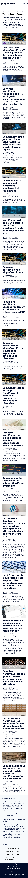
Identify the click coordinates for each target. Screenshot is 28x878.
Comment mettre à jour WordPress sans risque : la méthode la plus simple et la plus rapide (13, 143)
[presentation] (14, 39)
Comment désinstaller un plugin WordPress (12, 270)
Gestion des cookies (14, 866)
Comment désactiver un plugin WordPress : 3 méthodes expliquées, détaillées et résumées (13, 351)
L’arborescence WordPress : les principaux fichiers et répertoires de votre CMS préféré (13, 723)
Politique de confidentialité (14, 868)
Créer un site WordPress (12, 848)
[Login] (27, 4)
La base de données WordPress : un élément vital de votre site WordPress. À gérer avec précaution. (13, 772)
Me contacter (14, 871)
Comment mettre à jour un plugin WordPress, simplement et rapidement (13, 185)
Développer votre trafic (12, 854)
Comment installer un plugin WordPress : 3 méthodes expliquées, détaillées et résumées (13, 395)
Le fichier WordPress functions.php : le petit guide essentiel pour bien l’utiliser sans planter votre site (13, 96)
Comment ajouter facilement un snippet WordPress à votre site (13, 482)
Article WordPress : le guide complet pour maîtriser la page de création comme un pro (13, 625)
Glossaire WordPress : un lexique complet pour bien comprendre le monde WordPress (12, 439)
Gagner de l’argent (10, 857)
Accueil (12, 11)
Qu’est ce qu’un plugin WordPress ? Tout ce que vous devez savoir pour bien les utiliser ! (13, 52)
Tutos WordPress (10, 859)
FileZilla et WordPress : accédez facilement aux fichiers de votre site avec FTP (13, 306)
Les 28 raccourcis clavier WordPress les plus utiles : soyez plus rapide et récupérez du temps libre (12, 582)
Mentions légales (14, 864)
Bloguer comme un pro (12, 851)
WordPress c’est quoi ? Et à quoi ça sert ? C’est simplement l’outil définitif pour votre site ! (13, 226)
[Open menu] (24, 4)
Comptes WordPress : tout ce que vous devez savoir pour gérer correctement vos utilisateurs (13, 678)
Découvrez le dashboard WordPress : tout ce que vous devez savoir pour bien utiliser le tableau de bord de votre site (13, 527)
